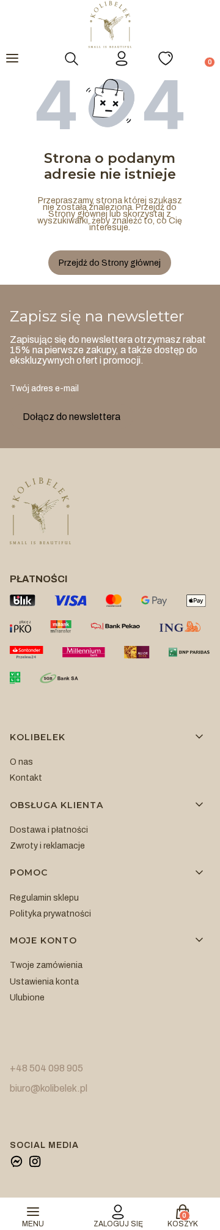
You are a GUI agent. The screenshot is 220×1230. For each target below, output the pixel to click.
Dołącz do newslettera (71, 416)
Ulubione (27, 997)
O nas (21, 762)
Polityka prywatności (50, 913)
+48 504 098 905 (46, 1068)
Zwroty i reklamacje (47, 845)
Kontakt (26, 777)
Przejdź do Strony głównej (110, 263)
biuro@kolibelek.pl (48, 1088)
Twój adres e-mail (44, 388)
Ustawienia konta (44, 981)
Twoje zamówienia (46, 965)
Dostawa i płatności (49, 829)
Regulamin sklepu (44, 897)
